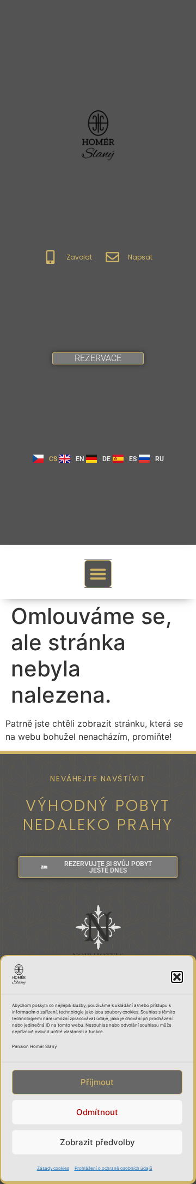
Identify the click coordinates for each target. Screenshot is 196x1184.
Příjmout (97, 1082)
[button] (176, 976)
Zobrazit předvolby (97, 1142)
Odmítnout (97, 1112)
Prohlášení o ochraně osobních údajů (113, 1168)
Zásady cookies (53, 1168)
